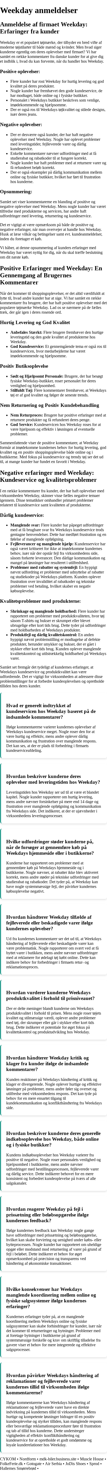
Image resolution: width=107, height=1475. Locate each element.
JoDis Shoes (75, 1463)
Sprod (94, 1463)
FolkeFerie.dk (11, 1463)
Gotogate (34, 1463)
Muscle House (92, 1459)
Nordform (27, 1459)
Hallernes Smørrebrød (18, 1468)
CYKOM (8, 1459)
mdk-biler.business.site (57, 1459)
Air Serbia (53, 1463)
